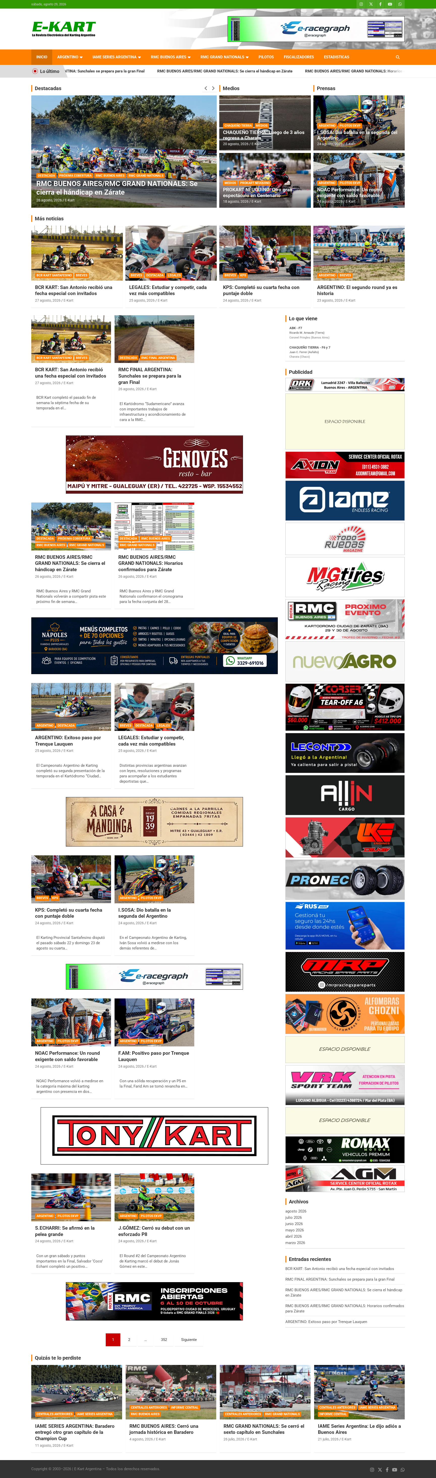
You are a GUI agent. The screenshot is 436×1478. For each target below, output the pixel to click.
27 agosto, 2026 (48, 300)
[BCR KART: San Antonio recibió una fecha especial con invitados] (71, 339)
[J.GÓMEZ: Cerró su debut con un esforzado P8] (154, 1197)
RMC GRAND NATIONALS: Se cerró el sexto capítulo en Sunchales (264, 1429)
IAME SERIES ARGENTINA (115, 57)
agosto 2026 (295, 1211)
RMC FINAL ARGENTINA (158, 358)
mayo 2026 (294, 1230)
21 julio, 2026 (328, 1439)
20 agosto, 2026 (236, 144)
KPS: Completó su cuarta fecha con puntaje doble (68, 913)
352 (164, 1339)
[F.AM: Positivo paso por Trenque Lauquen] (154, 1022)
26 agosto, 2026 (49, 200)
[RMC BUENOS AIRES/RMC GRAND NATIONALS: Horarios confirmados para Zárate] (154, 526)
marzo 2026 (295, 1243)
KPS (243, 275)
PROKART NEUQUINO (255, 183)
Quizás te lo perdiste (58, 1358)
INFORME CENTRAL (185, 1407)
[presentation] (205, 88)
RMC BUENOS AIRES (168, 57)
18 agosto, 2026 (236, 201)
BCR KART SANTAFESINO (54, 275)
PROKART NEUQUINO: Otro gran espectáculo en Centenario (257, 192)
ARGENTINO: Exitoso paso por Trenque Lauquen (68, 741)
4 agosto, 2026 (141, 1439)
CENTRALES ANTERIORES (54, 1414)
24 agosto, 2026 (330, 144)
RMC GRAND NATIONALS (222, 57)
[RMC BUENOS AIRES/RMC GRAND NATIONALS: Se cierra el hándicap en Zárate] (71, 526)
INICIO (41, 57)
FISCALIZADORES (299, 57)
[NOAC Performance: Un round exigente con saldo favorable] (71, 1022)
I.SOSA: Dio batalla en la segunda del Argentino (357, 135)
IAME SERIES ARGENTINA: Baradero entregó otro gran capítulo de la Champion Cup (75, 1432)
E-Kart (70, 200)
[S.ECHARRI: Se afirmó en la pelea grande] (71, 1197)
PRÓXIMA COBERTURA (74, 538)
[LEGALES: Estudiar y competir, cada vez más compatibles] (154, 707)
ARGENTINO (67, 57)
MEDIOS (261, 125)
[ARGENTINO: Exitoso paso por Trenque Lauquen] (71, 707)
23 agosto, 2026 (330, 300)
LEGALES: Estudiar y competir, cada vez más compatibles (168, 290)
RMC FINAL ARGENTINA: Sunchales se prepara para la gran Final (149, 376)
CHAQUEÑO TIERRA (238, 125)
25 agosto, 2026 (142, 300)
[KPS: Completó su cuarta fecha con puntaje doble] (71, 879)
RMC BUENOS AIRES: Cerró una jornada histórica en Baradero (163, 1429)
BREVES (81, 275)
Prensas (326, 88)
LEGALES (174, 275)
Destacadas (48, 88)
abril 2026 (293, 1236)
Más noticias (49, 219)
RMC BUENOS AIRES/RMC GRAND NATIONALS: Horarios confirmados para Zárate (279, 71)
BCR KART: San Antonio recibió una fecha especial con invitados (73, 290)
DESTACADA (46, 175)
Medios (231, 88)
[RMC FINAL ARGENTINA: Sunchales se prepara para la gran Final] (154, 339)
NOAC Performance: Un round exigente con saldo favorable (349, 192)
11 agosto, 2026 (48, 1445)
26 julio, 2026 (234, 1439)
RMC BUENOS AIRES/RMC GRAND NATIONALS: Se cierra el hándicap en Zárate (128, 71)
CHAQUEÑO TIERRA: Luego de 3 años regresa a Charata (264, 135)
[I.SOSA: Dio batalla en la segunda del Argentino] (154, 879)
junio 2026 (294, 1224)
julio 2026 (293, 1217)
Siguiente (189, 1339)
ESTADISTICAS (336, 57)
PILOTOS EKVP (350, 125)
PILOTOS (266, 57)
